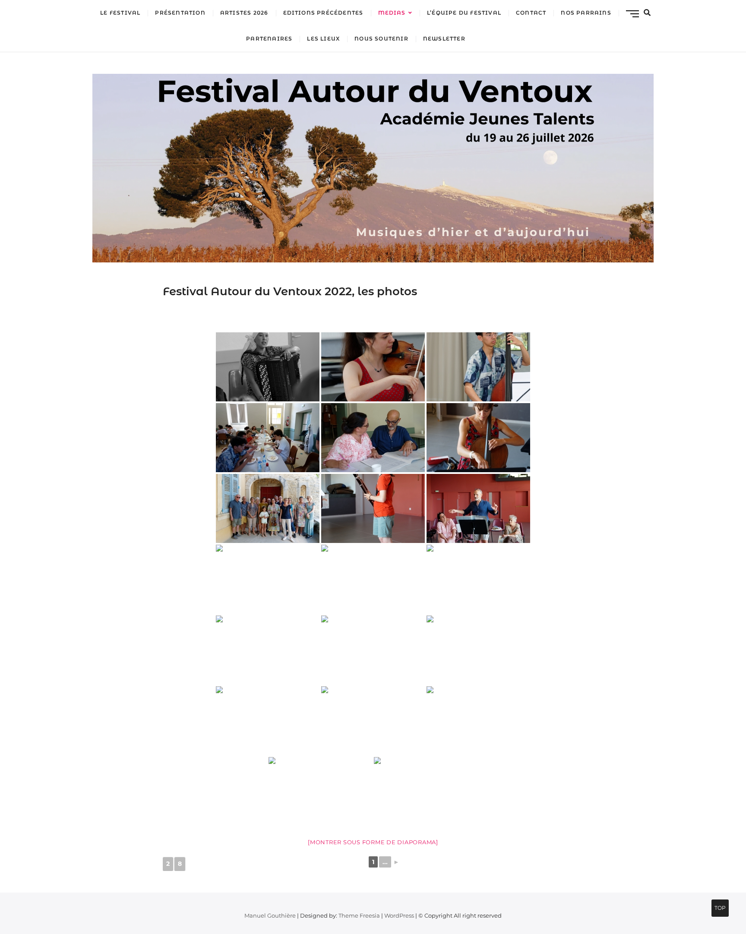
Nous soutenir (381, 38)
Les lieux (323, 38)
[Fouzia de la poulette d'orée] (478, 650)
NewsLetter (444, 38)
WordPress (399, 915)
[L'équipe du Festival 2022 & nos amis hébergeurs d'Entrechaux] (267, 508)
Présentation (180, 12)
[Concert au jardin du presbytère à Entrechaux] (478, 579)
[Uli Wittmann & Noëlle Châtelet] (267, 720)
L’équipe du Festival (464, 12)
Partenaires (269, 38)
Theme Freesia (359, 915)
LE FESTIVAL (120, 12)
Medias (392, 12)
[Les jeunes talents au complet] (425, 791)
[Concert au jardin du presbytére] (267, 650)
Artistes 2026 (244, 12)
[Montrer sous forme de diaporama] (373, 842)
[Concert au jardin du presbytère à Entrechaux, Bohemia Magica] (373, 579)
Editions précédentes (323, 12)
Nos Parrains (586, 12)
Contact (531, 12)
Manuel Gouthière (270, 915)
